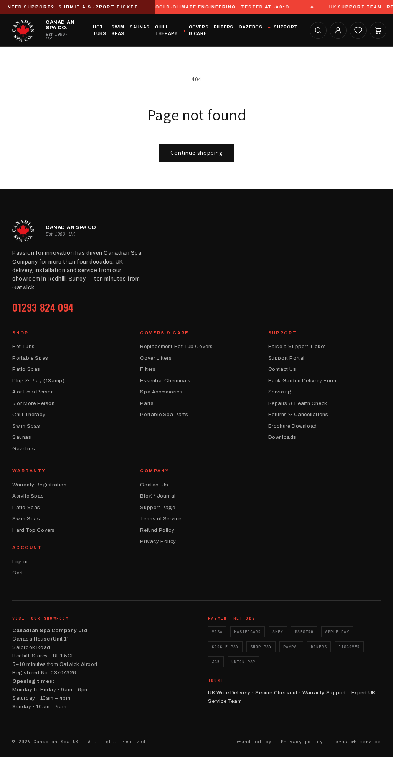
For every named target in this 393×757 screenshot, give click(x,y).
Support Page (157, 507)
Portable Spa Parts (164, 414)
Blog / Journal (157, 496)
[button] (318, 30)
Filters (223, 27)
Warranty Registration (39, 485)
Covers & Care (198, 30)
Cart (17, 573)
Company (154, 470)
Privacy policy (302, 741)
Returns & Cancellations (298, 414)
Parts (147, 403)
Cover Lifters (156, 358)
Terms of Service (161, 518)
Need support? (78, 7)
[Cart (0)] (378, 30)
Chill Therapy (166, 30)
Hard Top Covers (33, 530)
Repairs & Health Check (297, 403)
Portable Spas (30, 358)
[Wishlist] (358, 30)
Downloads (282, 437)
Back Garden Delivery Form (302, 380)
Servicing (280, 392)
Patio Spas (26, 369)
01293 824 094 (43, 307)
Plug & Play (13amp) (38, 380)
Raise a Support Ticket (296, 346)
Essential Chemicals (165, 380)
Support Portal (286, 358)
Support (285, 27)
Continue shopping (196, 152)
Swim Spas (117, 30)
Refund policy (251, 741)
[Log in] (338, 30)
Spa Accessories (161, 392)
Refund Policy (157, 530)
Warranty (29, 470)
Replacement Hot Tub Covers (176, 346)
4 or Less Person (33, 392)
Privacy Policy (158, 541)
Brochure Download (292, 426)
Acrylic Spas (28, 496)
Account (27, 547)
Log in (20, 561)
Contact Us (282, 369)
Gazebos (251, 27)
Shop (20, 332)
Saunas (140, 27)
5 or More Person (33, 403)
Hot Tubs (99, 30)
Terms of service (356, 741)
